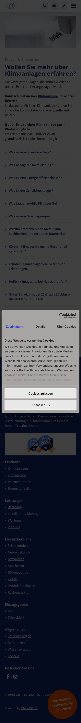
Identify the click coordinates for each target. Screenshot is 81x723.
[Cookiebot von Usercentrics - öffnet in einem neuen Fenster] (59, 315)
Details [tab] (40, 326)
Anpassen (38, 405)
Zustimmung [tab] (14, 326)
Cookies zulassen (41, 393)
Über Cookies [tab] (66, 326)
